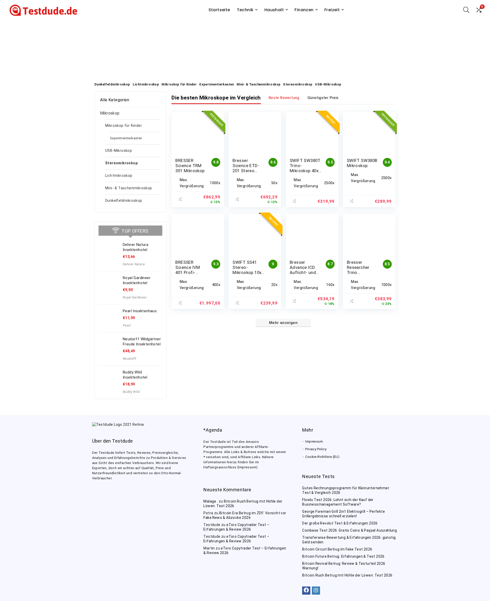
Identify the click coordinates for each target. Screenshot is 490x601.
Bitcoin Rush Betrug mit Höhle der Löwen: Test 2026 (347, 575)
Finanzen (304, 10)
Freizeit (332, 10)
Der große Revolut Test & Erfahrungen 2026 (339, 523)
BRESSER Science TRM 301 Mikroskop (189, 165)
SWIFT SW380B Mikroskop (362, 163)
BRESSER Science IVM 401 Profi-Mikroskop (187, 270)
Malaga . (210, 501)
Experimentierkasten (126, 138)
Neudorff (129, 358)
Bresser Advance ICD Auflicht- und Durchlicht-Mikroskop (303, 272)
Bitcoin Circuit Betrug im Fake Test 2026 (337, 549)
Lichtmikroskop (118, 175)
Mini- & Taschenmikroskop (128, 188)
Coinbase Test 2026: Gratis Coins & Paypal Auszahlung (349, 530)
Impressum (314, 441)
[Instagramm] (316, 590)
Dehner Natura (134, 264)
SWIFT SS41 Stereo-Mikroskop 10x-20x (247, 270)
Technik (245, 10)
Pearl (127, 325)
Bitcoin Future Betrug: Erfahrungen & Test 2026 (343, 556)
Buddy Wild (131, 392)
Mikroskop (110, 113)
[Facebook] (306, 590)
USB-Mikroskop (118, 150)
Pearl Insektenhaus (140, 311)
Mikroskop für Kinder (123, 125)
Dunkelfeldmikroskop (123, 200)
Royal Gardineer (135, 297)
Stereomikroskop (121, 163)
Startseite (219, 10)
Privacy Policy (315, 449)
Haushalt (274, 10)
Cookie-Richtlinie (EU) (322, 457)
